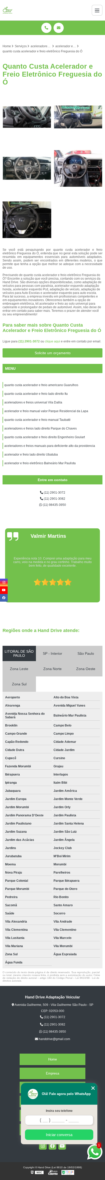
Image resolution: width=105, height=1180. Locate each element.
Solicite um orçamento (53, 353)
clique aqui (52, 341)
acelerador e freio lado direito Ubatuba (31, 454)
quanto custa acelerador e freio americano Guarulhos (41, 385)
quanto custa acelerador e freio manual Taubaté (37, 420)
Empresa (52, 1073)
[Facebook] (52, 1146)
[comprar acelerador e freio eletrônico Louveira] (27, 117)
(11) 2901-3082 (54, 498)
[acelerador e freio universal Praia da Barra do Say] (78, 117)
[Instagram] (43, 1146)
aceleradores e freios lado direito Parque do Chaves (40, 428)
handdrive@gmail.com (54, 1039)
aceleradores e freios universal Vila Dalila (33, 402)
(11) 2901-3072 (29, 341)
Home (52, 1059)
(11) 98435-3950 (54, 505)
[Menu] (97, 10)
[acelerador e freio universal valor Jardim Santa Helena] (27, 168)
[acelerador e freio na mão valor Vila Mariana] (78, 168)
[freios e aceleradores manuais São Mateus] (27, 219)
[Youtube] (62, 1146)
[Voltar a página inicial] (8, 10)
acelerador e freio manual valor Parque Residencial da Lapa (46, 411)
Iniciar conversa (59, 1135)
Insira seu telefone (59, 1111)
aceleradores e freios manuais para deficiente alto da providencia (49, 446)
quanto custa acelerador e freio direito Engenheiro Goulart (44, 437)
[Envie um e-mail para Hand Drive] (59, 28)
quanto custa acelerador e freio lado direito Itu (36, 394)
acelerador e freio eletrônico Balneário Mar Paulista (40, 463)
